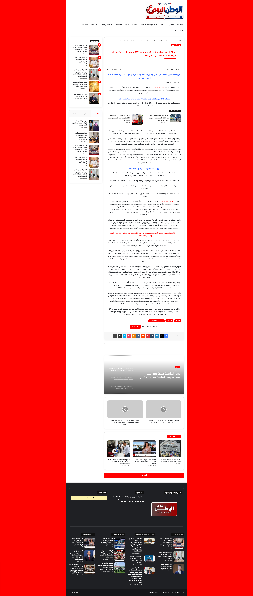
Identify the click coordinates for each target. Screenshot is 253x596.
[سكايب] (124, 336)
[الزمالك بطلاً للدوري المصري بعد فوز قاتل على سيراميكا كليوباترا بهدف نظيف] (119, 555)
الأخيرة (86, 113)
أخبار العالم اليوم (107, 25)
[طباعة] (115, 336)
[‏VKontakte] (138, 336)
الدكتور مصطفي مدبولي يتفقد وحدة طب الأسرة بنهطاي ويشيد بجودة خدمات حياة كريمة (119, 461)
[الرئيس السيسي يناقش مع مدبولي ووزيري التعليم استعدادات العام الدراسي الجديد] (94, 74)
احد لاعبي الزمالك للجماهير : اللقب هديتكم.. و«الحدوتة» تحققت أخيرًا (107, 541)
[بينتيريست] (148, 336)
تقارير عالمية (94, 25)
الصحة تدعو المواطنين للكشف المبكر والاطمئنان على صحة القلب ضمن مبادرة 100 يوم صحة (119, 118)
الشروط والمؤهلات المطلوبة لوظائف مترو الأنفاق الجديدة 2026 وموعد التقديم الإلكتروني (158, 118)
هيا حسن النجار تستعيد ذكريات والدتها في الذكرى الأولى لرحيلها (79, 123)
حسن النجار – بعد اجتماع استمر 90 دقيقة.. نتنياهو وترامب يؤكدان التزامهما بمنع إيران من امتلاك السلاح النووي (76, 568)
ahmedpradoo (152, 592)
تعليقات (74, 113)
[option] (144, 374)
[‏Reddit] (143, 336)
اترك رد (144, 475)
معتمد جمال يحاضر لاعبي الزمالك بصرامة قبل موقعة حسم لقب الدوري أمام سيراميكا (105, 566)
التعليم (118, 25)
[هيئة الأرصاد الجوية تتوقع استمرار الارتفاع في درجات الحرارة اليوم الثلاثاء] (94, 86)
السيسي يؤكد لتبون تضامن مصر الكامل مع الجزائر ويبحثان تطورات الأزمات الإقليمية (76, 541)
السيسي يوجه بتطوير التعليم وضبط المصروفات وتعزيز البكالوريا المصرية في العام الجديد (80, 48)
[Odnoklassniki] (134, 336)
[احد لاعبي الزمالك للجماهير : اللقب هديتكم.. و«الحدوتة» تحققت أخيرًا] (119, 543)
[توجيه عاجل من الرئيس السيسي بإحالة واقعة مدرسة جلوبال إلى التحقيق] (94, 98)
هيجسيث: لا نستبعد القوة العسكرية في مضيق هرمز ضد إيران (166, 566)
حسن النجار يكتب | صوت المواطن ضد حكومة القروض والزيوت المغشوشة (80, 60)
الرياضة (84, 25)
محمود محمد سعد (156, 320)
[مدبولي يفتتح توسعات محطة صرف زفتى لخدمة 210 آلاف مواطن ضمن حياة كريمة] (144, 448)
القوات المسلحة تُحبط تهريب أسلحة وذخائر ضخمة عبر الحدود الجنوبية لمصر (170, 460)
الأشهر (97, 113)
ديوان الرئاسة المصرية (131, 25)
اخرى (172, 41)
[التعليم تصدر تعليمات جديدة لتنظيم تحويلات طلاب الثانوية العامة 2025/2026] (149, 558)
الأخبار (163, 25)
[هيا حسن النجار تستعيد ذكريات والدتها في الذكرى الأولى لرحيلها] (94, 125)
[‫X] (162, 336)
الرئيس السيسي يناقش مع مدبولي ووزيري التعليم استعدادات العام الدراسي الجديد (80, 73)
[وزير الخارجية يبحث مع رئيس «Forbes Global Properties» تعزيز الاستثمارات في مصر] (94, 137)
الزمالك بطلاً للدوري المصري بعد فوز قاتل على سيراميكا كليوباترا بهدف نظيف (106, 554)
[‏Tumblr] (152, 336)
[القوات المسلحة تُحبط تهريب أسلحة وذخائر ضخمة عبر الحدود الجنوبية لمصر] (170, 448)
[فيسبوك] (166, 336)
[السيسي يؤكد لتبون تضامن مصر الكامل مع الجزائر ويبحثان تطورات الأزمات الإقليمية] (89, 543)
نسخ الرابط (135, 326)
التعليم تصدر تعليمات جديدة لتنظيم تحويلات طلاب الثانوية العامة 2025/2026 (136, 559)
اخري (177, 320)
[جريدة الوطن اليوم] (164, 11)
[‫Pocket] (129, 336)
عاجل (170, 25)
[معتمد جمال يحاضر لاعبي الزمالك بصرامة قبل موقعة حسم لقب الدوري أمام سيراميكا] (119, 567)
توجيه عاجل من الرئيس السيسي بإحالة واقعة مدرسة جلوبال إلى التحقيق (79, 96)
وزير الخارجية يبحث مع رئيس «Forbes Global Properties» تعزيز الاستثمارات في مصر (81, 136)
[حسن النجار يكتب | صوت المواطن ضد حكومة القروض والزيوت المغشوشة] (94, 62)
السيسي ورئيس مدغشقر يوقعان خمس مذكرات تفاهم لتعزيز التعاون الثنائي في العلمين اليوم (76, 555)
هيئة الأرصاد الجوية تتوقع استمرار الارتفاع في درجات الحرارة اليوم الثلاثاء (80, 84)
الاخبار (169, 320)
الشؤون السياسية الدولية (148, 25)
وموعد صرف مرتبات (157, 87)
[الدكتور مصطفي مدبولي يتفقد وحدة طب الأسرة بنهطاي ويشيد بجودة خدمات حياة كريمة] (118, 448)
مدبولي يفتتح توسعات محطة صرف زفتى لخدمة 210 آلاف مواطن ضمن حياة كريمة (144, 461)
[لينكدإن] (157, 336)
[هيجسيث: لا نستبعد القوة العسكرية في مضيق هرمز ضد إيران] (178, 569)
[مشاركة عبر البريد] (120, 336)
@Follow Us (102, 492)
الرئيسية (178, 25)
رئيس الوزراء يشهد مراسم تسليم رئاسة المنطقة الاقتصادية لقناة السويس (159, 377)
